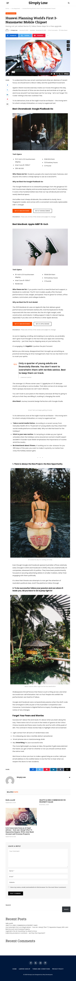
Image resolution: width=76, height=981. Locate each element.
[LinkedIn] (7, 94)
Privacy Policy (57, 969)
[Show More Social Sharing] (48, 35)
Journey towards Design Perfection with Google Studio (42, 401)
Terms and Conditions (41, 969)
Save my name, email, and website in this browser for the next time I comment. (38, 887)
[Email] (7, 104)
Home (15, 969)
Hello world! (10, 800)
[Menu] (7, 3)
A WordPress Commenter (14, 945)
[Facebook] (7, 85)
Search (8, 905)
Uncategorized (11, 13)
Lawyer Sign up (24, 969)
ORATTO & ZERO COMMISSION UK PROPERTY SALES (52, 801)
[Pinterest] (7, 99)
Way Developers (48, 974)
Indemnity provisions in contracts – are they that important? (25, 933)
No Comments (53, 30)
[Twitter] (7, 90)
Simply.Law (14, 30)
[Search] (69, 3)
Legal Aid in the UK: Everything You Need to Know (21, 931)
